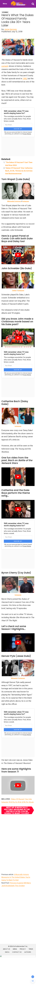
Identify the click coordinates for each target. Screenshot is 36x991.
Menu (5, 4)
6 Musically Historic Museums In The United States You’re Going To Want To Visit (15, 877)
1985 (25, 78)
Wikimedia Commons (14, 201)
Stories (5, 12)
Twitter (14, 290)
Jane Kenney (10, 29)
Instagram (25, 201)
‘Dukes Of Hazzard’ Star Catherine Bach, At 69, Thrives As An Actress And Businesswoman (18, 171)
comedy (4, 66)
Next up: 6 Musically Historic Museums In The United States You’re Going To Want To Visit (17, 810)
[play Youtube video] (18, 255)
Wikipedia (14, 678)
